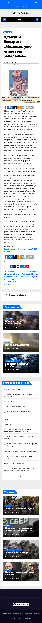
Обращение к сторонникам (13, 322)
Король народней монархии (14, 463)
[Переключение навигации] (19, 19)
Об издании (27, 618)
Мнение (16, 361)
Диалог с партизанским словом (15, 406)
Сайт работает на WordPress (10, 613)
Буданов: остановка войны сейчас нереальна (20, 451)
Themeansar (36, 613)
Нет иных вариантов (17, 344)
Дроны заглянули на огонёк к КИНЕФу (18, 412)
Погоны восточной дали (12, 389)
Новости (7, 506)
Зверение (7, 424)
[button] (33, 19)
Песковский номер (10, 401)
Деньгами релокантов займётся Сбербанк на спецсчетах (18, 530)
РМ (18, 327)
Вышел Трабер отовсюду (13, 476)
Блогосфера (7, 32)
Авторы (20, 618)
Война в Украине (10, 550)
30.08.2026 (10, 512)
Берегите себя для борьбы (16, 365)
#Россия (19, 65)
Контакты (13, 618)
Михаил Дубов (11, 62)
